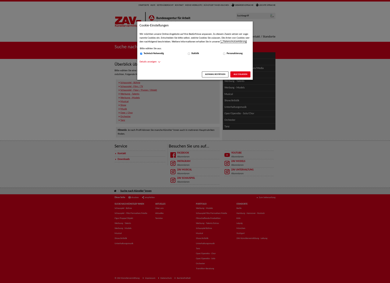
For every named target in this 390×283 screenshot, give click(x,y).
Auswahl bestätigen (215, 74)
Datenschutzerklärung (234, 42)
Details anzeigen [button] (148, 62)
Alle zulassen (240, 74)
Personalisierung (235, 53)
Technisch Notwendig (154, 53)
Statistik (195, 53)
